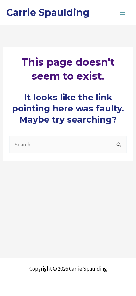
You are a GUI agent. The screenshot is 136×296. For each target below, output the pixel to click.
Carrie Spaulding (48, 12)
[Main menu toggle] (122, 12)
